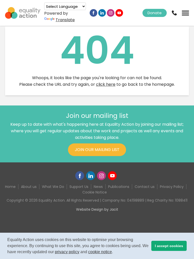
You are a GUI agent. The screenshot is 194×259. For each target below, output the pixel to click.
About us (29, 186)
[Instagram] (110, 13)
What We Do (53, 186)
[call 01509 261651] (174, 12)
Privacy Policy (172, 186)
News (98, 186)
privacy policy (67, 252)
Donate (155, 12)
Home (10, 186)
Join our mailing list (97, 150)
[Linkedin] (102, 13)
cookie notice (100, 252)
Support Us (78, 186)
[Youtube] (119, 13)
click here (105, 84)
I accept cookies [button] (169, 246)
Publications (118, 186)
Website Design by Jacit (97, 209)
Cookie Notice (94, 192)
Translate (65, 20)
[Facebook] (93, 13)
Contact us (145, 186)
